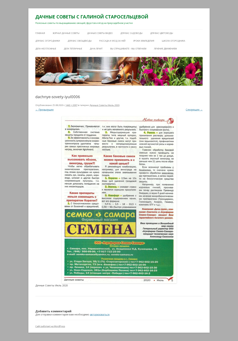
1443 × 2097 (71, 105)
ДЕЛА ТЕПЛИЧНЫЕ (73, 48)
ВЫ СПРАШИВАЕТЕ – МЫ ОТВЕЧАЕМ (128, 48)
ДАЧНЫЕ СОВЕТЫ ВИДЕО (100, 33)
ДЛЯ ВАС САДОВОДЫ (131, 33)
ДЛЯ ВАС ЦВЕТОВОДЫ (161, 33)
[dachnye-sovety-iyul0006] (119, 199)
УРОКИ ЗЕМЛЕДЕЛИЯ (143, 40)
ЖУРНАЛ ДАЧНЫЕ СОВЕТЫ (66, 33)
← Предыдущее (44, 109)
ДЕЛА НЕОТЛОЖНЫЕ (45, 48)
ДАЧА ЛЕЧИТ (96, 48)
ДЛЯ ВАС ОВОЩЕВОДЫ (80, 40)
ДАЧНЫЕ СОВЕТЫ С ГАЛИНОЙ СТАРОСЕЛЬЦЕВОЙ (91, 17)
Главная (40, 33)
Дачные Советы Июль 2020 (104, 105)
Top (230, 333)
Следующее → (194, 109)
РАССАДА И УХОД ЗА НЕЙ (112, 40)
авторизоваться (99, 314)
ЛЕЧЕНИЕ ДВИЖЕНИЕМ (165, 48)
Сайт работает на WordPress (50, 326)
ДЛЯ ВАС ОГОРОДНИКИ (47, 40)
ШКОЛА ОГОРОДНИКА (173, 40)
